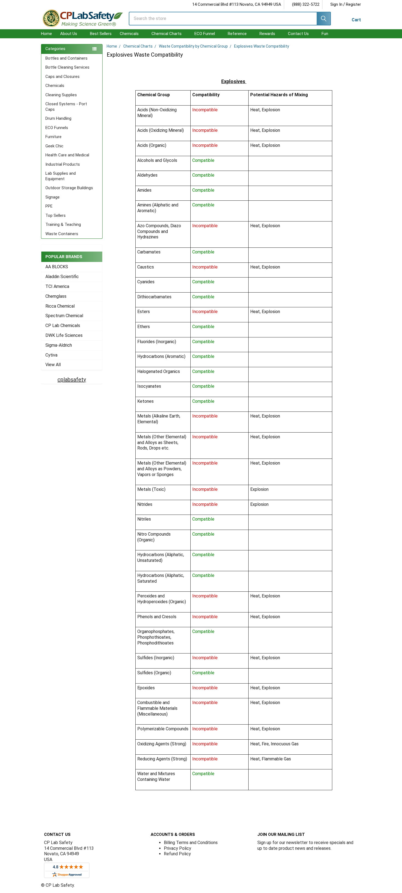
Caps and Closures (62, 76)
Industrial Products (62, 164)
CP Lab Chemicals (62, 325)
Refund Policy (177, 853)
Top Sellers (55, 215)
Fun (325, 33)
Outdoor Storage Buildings (69, 187)
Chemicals (129, 33)
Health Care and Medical (67, 155)
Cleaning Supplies (61, 94)
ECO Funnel (204, 33)
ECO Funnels (56, 127)
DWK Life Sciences (64, 335)
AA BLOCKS (56, 266)
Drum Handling (58, 118)
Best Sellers (101, 33)
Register (353, 4)
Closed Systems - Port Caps (66, 106)
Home (46, 33)
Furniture (53, 136)
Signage (52, 197)
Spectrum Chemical (64, 315)
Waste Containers (61, 233)
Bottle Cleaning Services (67, 67)
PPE (49, 206)
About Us (68, 33)
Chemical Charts (167, 33)
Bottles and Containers (66, 58)
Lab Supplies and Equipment (60, 176)
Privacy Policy (177, 848)
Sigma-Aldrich (58, 345)
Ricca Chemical (60, 306)
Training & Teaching (63, 224)
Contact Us (298, 33)
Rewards (267, 33)
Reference (237, 33)
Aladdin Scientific (62, 276)
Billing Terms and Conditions (191, 842)
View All (53, 364)
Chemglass (55, 296)
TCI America (57, 286)
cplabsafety (71, 379)
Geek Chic (54, 146)
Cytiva (51, 355)
